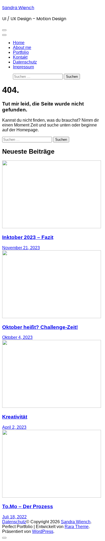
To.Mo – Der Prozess (27, 506)
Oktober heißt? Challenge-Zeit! (40, 327)
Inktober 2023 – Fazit (27, 237)
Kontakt (20, 57)
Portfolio (21, 52)
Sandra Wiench (18, 8)
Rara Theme (77, 526)
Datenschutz (25, 62)
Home (18, 42)
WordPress (42, 531)
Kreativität (14, 417)
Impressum (23, 67)
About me (22, 47)
